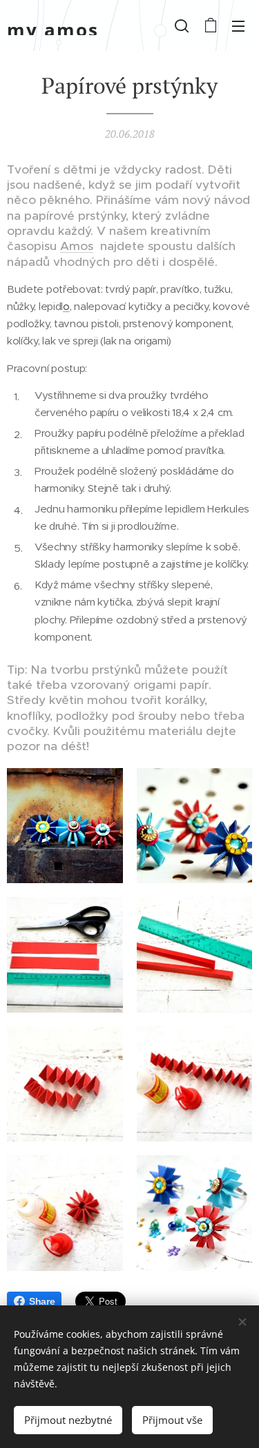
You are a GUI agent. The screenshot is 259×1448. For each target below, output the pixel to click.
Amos (76, 246)
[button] (181, 25)
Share (42, 1301)
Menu (238, 25)
